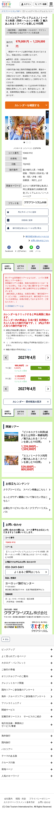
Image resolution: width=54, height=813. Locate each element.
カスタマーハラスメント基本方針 (19, 802)
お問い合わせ (44, 802)
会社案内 (8, 798)
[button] (8, 127)
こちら (28, 349)
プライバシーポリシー (39, 798)
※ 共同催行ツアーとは (14, 306)
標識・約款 (21, 798)
